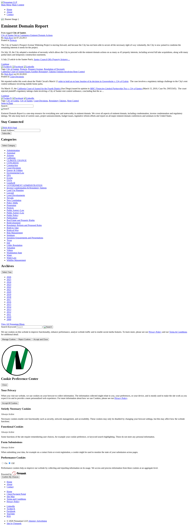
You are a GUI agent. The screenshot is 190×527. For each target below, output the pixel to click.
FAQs (9, 180)
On (6, 463)
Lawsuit (10, 193)
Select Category (8, 146)
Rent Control (73, 101)
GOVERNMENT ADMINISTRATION (24, 185)
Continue (5, 64)
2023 (9, 284)
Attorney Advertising (37, 521)
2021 (9, 289)
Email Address (7, 130)
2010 (9, 317)
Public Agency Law (15, 210)
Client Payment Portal (16, 494)
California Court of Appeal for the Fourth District (39, 88)
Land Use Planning (15, 190)
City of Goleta (12, 101)
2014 (9, 307)
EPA (9, 175)
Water (9, 255)
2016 (9, 302)
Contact (10, 14)
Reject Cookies (24, 339)
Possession (11, 205)
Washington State (14, 253)
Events (10, 178)
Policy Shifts (12, 203)
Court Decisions (17, 76)
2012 (9, 312)
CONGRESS (13, 163)
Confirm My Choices (10, 477)
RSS (9, 516)
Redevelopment (13, 223)
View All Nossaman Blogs (12, 324)
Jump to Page (7, 103)
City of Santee (12, 69)
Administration (13, 150)
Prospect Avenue (35, 69)
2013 (9, 309)
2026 (9, 277)
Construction (12, 165)
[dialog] (95, 336)
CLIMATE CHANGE (17, 160)
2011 (9, 314)
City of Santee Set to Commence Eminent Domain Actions (27, 35)
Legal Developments (16, 195)
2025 (9, 279)
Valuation (11, 248)
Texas (9, 240)
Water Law (11, 258)
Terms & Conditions (178, 332)
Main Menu (6, 5)
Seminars (11, 235)
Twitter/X (11, 509)
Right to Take (13, 228)
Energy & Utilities (15, 170)
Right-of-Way (13, 230)
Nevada (10, 198)
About (9, 12)
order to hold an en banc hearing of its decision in (93, 81)
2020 (9, 292)
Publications (12, 218)
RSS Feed (12, 127)
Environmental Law (15, 173)
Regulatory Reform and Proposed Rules (24, 225)
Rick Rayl (8, 38)
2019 (9, 294)
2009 (9, 319)
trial (8, 243)
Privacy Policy (155, 332)
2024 (9, 282)
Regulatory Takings (57, 101)
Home (9, 9)
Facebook (11, 511)
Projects (13, 40)
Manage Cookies (9, 339)
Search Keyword (8, 327)
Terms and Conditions (16, 499)
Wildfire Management (16, 260)
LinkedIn (11, 506)
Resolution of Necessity (54, 69)
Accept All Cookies (10, 403)
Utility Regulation (14, 245)
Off (12, 463)
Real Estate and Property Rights (21, 220)
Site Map (11, 496)
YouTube (11, 514)
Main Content (18, 5)
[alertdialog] (95, 411)
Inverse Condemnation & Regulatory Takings (27, 188)
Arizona (10, 155)
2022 (9, 287)
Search (4, 106)
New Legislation (14, 200)
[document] (95, 411)
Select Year (7, 272)
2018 (9, 297)
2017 (9, 299)
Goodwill (11, 183)
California (11, 158)
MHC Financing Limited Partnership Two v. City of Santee (116, 88)
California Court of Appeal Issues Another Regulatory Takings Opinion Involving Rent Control (43, 71)
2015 (9, 304)
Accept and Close (41, 339)
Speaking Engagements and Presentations (25, 238)
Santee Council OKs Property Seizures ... (52, 59)
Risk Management (15, 233)
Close (4, 385)
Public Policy (12, 215)
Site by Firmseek (14, 523)
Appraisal (11, 153)
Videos (10, 250)
